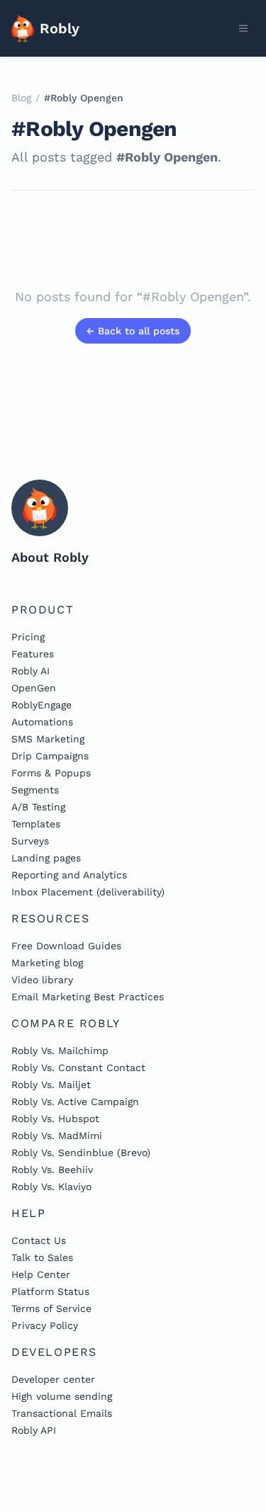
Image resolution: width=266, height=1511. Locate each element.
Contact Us (38, 1240)
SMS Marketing (47, 739)
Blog (21, 97)
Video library (42, 979)
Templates (35, 824)
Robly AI (30, 671)
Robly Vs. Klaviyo (51, 1186)
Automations (42, 722)
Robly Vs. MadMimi (56, 1135)
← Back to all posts (133, 330)
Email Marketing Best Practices (87, 996)
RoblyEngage (41, 705)
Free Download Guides (66, 945)
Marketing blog (47, 962)
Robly (59, 28)
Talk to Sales (42, 1257)
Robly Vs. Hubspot (55, 1118)
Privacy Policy (44, 1325)
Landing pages (46, 858)
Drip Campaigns (50, 756)
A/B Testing (38, 807)
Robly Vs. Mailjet (51, 1084)
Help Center (40, 1274)
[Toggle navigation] (243, 28)
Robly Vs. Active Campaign (75, 1101)
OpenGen (33, 688)
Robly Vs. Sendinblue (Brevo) (80, 1152)
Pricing (28, 637)
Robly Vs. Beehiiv (52, 1169)
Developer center (53, 1379)
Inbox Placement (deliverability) (88, 892)
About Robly (50, 557)
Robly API (33, 1430)
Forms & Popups (51, 773)
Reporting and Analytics (69, 875)
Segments (35, 790)
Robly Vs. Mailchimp (60, 1050)
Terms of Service (51, 1308)
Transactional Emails (61, 1413)
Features (32, 654)
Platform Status (50, 1291)
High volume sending (61, 1396)
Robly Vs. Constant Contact (78, 1067)
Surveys (30, 841)
